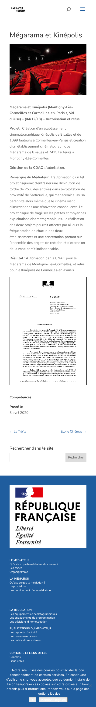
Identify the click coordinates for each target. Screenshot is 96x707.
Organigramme (19, 572)
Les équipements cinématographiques (33, 614)
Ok (32, 700)
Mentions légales (53, 700)
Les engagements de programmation (32, 618)
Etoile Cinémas (73, 431)
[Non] (90, 685)
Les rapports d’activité (23, 632)
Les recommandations (23, 636)
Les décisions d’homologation (28, 622)
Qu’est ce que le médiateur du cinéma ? (34, 564)
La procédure (18, 586)
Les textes (16, 568)
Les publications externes (25, 640)
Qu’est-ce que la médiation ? (27, 582)
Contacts (15, 657)
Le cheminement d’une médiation (30, 590)
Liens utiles (17, 661)
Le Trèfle (18, 431)
